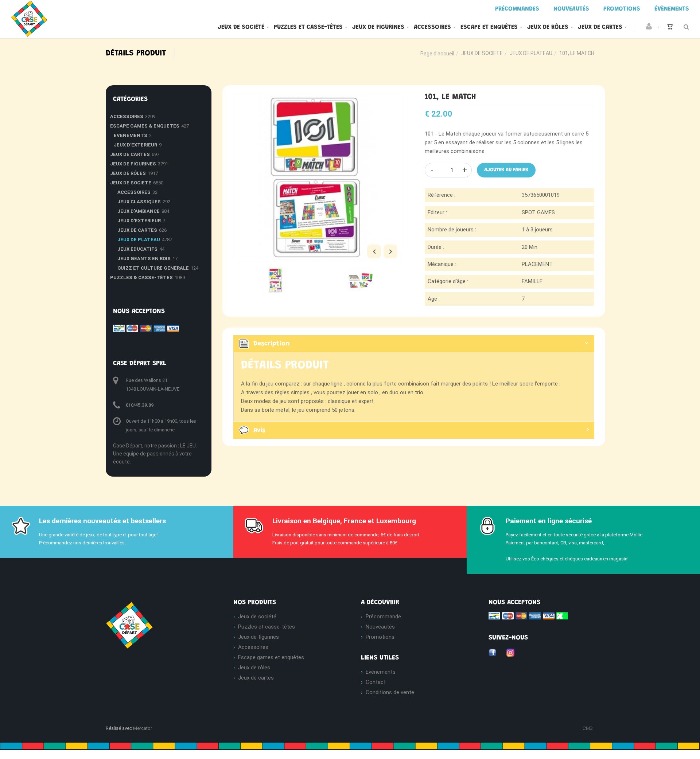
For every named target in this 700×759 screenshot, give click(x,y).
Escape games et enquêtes (271, 657)
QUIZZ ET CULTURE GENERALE (153, 268)
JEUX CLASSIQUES (139, 201)
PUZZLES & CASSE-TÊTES (141, 277)
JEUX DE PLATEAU (531, 53)
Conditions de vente (390, 692)
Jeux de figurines (378, 27)
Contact (376, 682)
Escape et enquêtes (489, 27)
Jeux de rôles (547, 27)
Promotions (380, 637)
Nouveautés (380, 626)
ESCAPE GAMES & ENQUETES (144, 126)
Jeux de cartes (600, 27)
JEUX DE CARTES (130, 154)
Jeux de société (241, 27)
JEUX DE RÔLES (128, 173)
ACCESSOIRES (126, 116)
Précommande (383, 616)
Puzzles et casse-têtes (308, 27)
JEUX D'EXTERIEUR (135, 145)
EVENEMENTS (130, 135)
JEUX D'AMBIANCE (138, 211)
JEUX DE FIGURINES (133, 164)
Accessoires (432, 27)
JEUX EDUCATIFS (137, 249)
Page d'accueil (437, 53)
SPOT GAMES (538, 212)
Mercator (142, 728)
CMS (587, 728)
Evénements (381, 672)
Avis (259, 430)
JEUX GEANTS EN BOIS (144, 258)
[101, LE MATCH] (318, 97)
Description (271, 344)
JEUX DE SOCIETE (482, 53)
